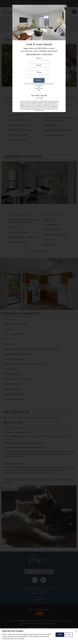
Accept (60, 634)
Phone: (39, 72)
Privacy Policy (39, 85)
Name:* (39, 58)
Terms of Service (39, 88)
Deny (69, 634)
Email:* (39, 65)
